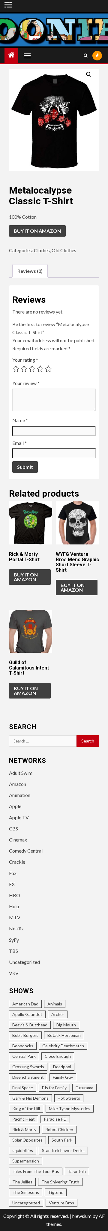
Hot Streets (69, 1098)
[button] (88, 74)
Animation (19, 795)
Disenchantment (28, 1077)
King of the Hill (26, 1108)
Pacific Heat (23, 1119)
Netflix (16, 928)
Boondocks (22, 1045)
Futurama (84, 1087)
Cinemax (18, 839)
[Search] (85, 55)
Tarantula (77, 1171)
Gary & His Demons (30, 1098)
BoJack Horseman (64, 1035)
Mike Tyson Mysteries (69, 1108)
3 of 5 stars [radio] (32, 368)
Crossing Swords (28, 1066)
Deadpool (62, 1066)
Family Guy (63, 1077)
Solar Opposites (27, 1139)
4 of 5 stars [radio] (40, 368)
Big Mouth (66, 1024)
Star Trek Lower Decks (63, 1150)
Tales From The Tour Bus (35, 1171)
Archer (57, 1014)
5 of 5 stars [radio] (48, 368)
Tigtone (55, 1192)
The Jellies (22, 1181)
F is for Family (54, 1087)
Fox (12, 873)
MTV (14, 917)
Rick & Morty (24, 1129)
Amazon (17, 784)
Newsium (82, 1216)
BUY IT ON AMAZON (37, 231)
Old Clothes (64, 250)
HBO (14, 895)
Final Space (22, 1087)
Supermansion (25, 1160)
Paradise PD (55, 1119)
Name (20, 420)
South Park (62, 1139)
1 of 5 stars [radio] (16, 368)
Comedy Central (26, 850)
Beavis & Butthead (29, 1024)
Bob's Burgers (25, 1035)
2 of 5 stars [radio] (24, 368)
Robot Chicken (59, 1129)
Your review (26, 383)
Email (19, 443)
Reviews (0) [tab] (30, 271)
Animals (54, 1003)
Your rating (25, 360)
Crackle (17, 862)
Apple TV (19, 817)
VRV (14, 973)
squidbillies (22, 1150)
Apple (15, 806)
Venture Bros (61, 1202)
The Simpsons (25, 1192)
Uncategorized (24, 962)
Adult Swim (20, 773)
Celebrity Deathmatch (63, 1045)
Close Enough (58, 1056)
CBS (13, 828)
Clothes (42, 250)
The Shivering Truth (60, 1181)
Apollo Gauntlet (27, 1014)
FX (12, 884)
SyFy (14, 940)
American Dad (25, 1003)
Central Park (24, 1056)
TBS (13, 951)
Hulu (14, 906)
